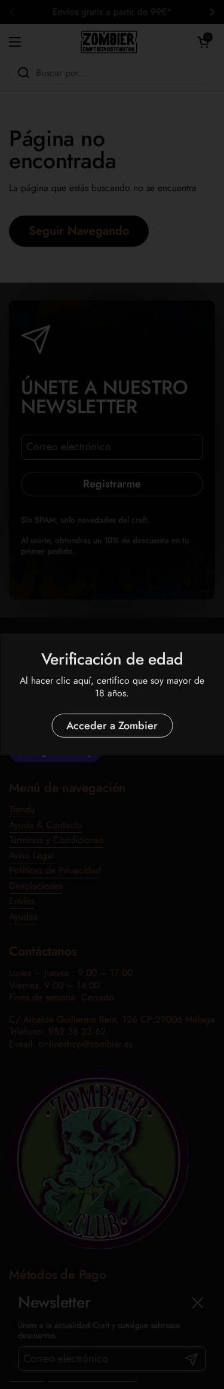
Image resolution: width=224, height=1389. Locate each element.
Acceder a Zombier (112, 725)
